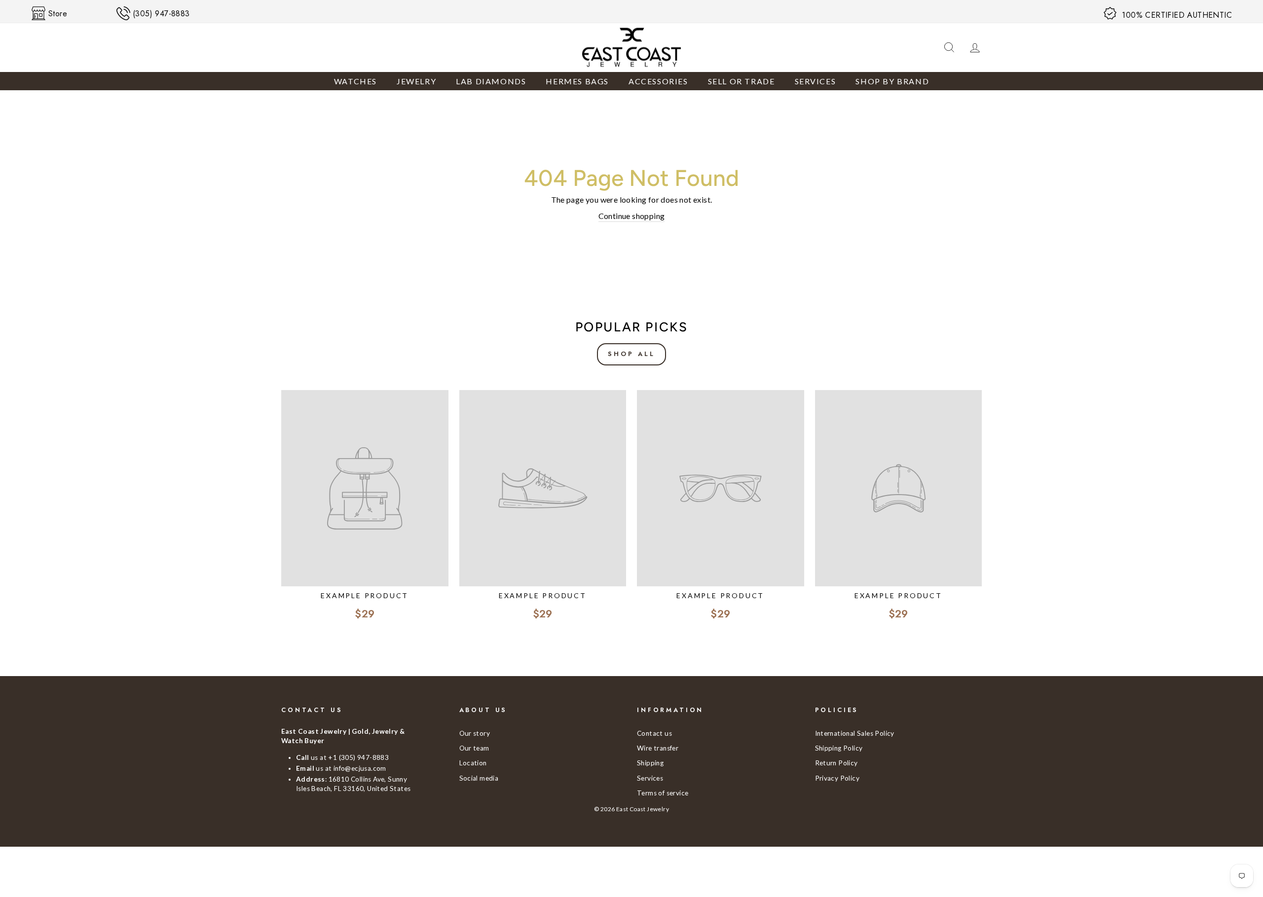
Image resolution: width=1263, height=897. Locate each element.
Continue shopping (631, 215)
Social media (479, 778)
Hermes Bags (577, 81)
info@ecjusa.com (360, 768)
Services (815, 81)
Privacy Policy (837, 778)
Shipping (650, 763)
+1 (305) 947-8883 (358, 757)
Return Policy (836, 763)
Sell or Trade (741, 81)
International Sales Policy (854, 733)
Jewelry (416, 81)
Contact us (654, 733)
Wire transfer (657, 748)
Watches (355, 81)
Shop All (631, 354)
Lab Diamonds (491, 81)
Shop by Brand (892, 81)
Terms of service (662, 793)
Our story (474, 733)
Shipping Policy (839, 748)
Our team (474, 748)
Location (473, 763)
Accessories (658, 81)
